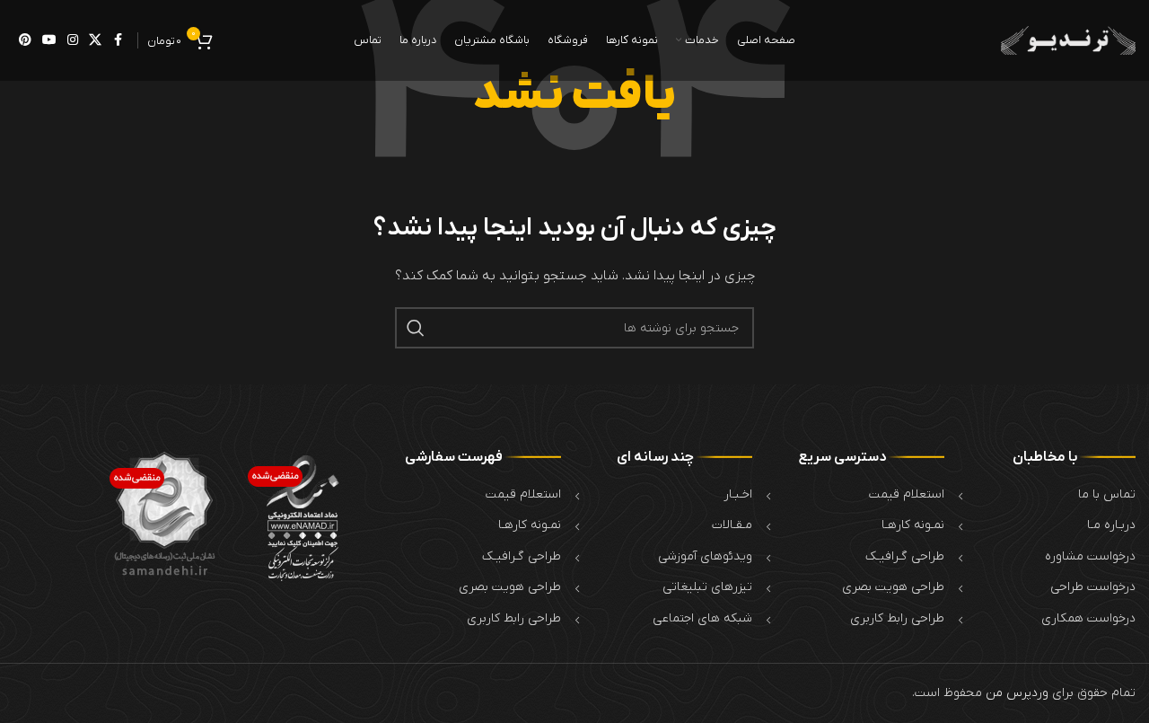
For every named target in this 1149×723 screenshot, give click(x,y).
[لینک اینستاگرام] (72, 41)
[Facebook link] (117, 41)
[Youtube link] (49, 41)
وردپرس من (1017, 692)
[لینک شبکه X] (95, 41)
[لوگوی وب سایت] (1068, 39)
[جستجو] (415, 327)
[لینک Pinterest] (25, 41)
